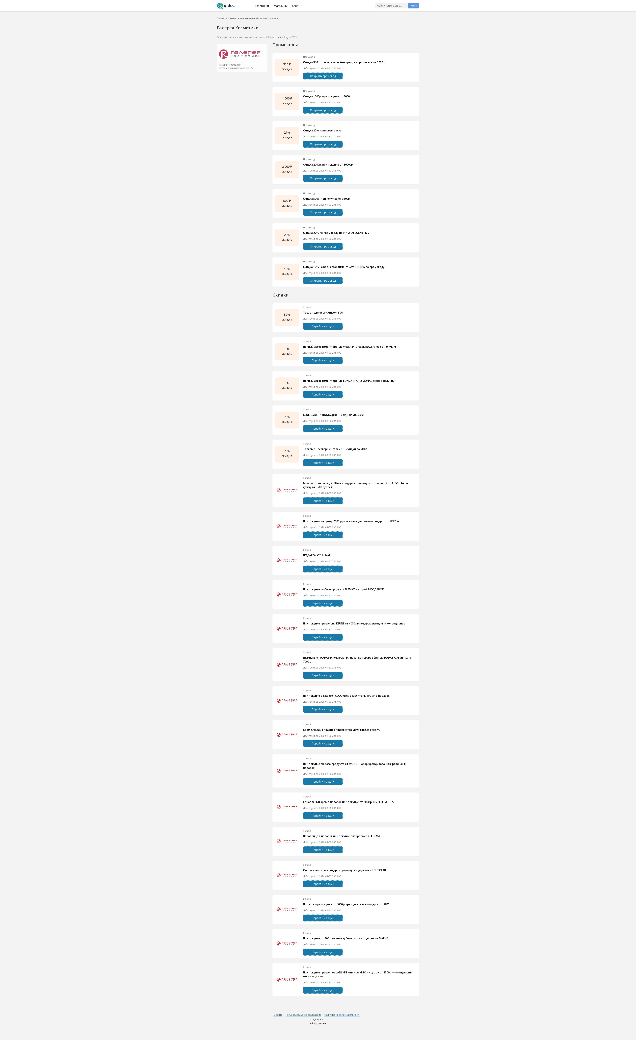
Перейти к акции (323, 326)
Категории (262, 6)
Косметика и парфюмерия (241, 18)
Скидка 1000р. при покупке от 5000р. (327, 96)
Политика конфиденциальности (342, 1014)
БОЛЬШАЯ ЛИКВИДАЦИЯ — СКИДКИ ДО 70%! (333, 415)
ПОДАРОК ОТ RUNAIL (317, 555)
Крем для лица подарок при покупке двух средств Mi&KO (341, 730)
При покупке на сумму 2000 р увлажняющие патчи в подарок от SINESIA (351, 521)
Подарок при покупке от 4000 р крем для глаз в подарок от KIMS (346, 904)
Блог (295, 6)
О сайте (277, 1014)
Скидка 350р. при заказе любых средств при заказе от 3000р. (344, 62)
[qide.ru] (230, 5)
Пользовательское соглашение (303, 1014)
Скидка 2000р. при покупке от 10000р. (328, 164)
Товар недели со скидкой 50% (323, 312)
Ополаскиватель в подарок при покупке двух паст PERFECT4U (344, 870)
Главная (221, 18)
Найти (414, 5)
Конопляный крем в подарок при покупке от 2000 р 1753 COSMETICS (348, 802)
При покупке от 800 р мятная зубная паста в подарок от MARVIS (346, 938)
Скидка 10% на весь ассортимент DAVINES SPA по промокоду (344, 267)
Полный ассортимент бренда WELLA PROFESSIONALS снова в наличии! (349, 346)
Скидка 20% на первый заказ (322, 130)
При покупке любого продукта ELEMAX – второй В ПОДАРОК (343, 589)
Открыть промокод (323, 76)
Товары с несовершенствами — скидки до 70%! (335, 449)
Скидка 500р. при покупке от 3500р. (326, 198)
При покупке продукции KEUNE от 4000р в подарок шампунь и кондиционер (354, 623)
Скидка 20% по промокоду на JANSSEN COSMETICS (336, 233)
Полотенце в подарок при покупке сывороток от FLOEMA (341, 836)
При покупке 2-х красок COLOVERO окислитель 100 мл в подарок (346, 695)
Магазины (280, 6)
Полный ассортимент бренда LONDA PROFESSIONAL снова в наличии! (349, 381)
